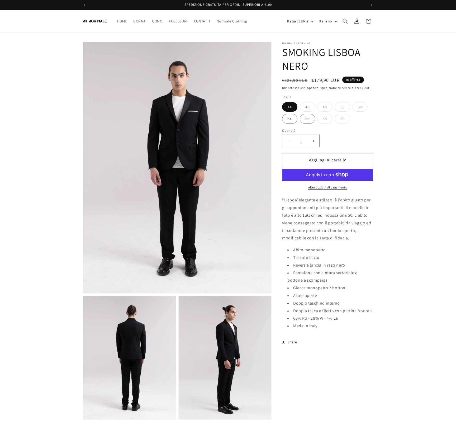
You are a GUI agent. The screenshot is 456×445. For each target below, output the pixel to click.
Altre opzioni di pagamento (327, 187)
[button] (345, 21)
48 (327, 108)
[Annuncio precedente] (85, 5)
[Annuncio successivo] (371, 5)
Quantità (289, 130)
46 (310, 108)
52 (363, 108)
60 (345, 120)
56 (307, 118)
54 (290, 118)
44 (290, 107)
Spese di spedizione (322, 88)
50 (345, 108)
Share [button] (292, 342)
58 (327, 120)
